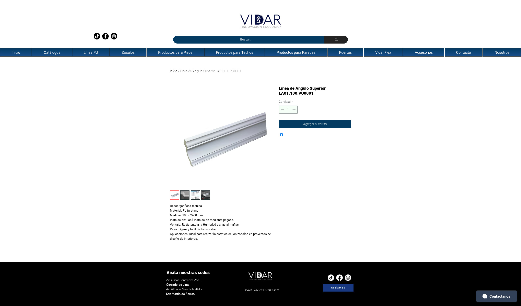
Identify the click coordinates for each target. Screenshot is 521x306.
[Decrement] (282, 109)
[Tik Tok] (331, 277)
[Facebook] (105, 36)
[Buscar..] (336, 40)
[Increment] (294, 109)
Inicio (173, 71)
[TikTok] (97, 36)
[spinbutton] (288, 109)
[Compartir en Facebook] (281, 134)
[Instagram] (114, 36)
